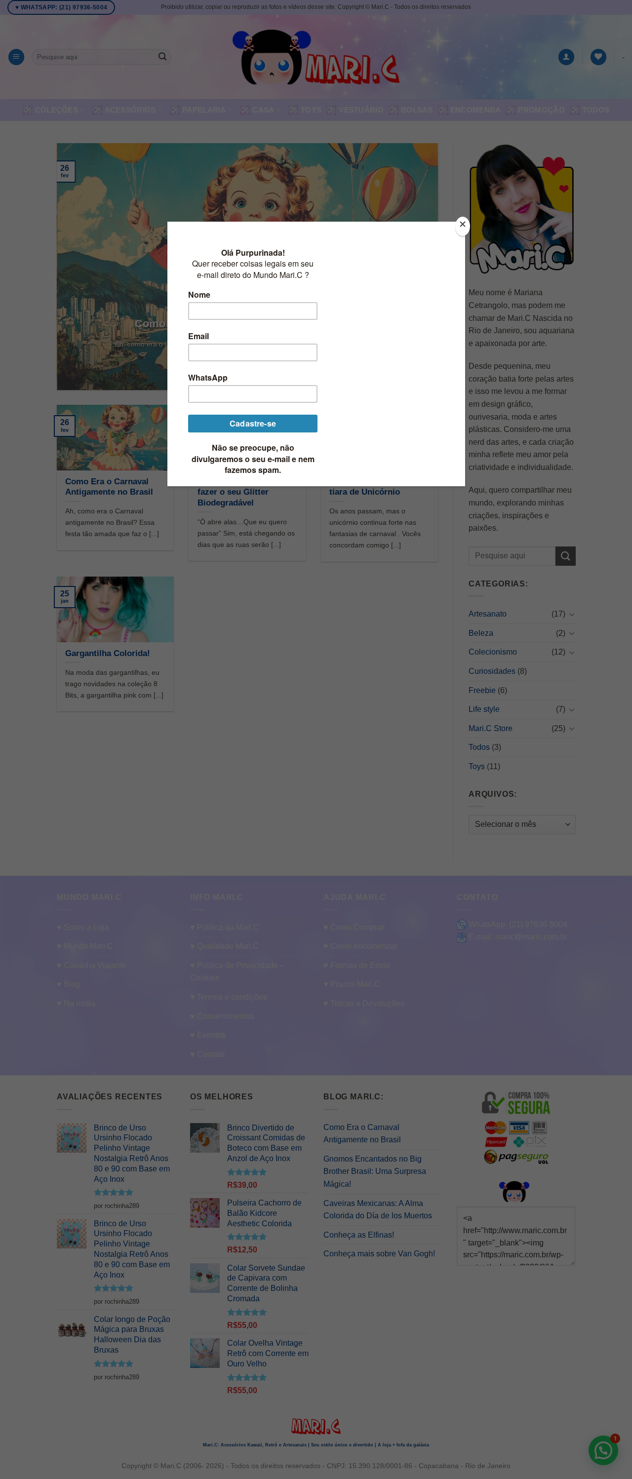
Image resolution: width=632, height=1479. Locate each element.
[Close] (462, 226)
